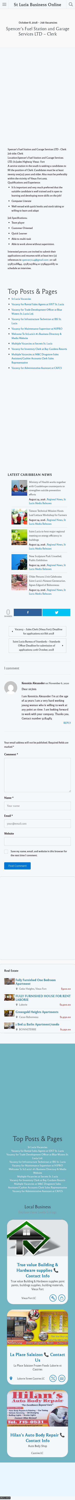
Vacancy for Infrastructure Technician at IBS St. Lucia (37, 1161)
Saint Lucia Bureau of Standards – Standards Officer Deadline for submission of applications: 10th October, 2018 (36, 645)
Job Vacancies (48, 22)
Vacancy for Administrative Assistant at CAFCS (37, 367)
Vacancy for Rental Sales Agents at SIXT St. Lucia (38, 304)
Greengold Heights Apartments (37, 1012)
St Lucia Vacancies (21, 298)
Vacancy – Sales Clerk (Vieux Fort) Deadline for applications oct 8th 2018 (38, 631)
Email (8, 815)
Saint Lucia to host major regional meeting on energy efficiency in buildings (47, 535)
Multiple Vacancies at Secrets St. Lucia (32, 343)
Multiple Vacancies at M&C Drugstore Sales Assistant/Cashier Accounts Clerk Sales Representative (35, 358)
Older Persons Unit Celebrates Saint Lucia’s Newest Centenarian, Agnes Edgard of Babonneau (47, 580)
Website (9, 833)
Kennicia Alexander (33, 683)
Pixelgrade (62, 1485)
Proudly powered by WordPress (23, 1485)
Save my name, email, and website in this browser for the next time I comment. (39, 853)
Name (9, 797)
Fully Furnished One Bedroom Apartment (36, 981)
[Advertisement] (37, 102)
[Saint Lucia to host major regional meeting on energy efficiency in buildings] (19, 537)
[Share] (28, 612)
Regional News (55, 499)
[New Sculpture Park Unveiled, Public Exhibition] (19, 562)
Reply (67, 722)
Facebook (34, 1480)
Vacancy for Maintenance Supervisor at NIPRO (37, 328)
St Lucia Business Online (37, 4)
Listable (49, 1485)
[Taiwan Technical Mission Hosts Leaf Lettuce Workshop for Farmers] (19, 517)
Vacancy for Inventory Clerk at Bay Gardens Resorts (39, 348)
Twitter (47, 1480)
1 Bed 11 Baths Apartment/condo (37, 1024)
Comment (11, 754)
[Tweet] (56, 612)
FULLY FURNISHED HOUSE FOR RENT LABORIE (43, 998)
